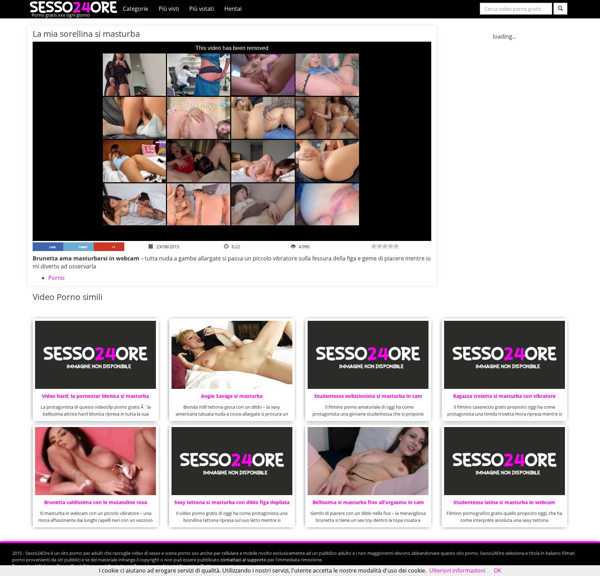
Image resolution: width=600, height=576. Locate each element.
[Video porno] (75, 6)
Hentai (233, 8)
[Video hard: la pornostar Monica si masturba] (95, 355)
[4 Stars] (390, 246)
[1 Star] (374, 246)
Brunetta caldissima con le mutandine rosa (95, 502)
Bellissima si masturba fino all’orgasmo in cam (368, 502)
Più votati (201, 8)
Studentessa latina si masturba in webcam (504, 502)
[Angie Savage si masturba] (232, 355)
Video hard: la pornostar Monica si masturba (95, 396)
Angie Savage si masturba (231, 396)
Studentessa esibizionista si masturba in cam (368, 396)
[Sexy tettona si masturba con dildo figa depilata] (232, 461)
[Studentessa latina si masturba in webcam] (504, 461)
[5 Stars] (396, 246)
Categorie (135, 8)
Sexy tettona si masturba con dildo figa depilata (232, 502)
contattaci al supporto (243, 560)
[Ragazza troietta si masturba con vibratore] (504, 355)
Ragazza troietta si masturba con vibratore (504, 396)
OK (497, 570)
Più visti (169, 8)
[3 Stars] (385, 246)
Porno (56, 278)
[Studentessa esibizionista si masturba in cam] (368, 355)
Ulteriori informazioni (457, 570)
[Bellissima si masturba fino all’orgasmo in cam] (368, 461)
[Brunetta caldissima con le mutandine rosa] (95, 461)
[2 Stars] (379, 246)
